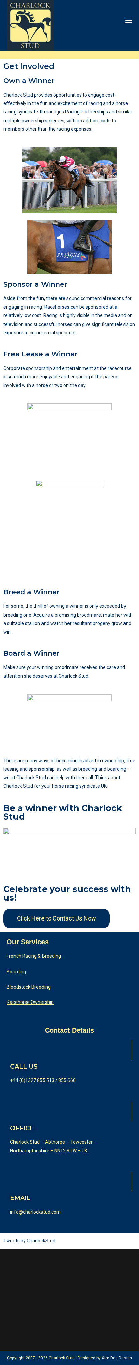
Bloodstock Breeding (29, 987)
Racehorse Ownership (30, 1002)
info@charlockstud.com (35, 1212)
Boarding (16, 971)
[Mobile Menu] (128, 20)
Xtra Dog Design (117, 1358)
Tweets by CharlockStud (29, 1240)
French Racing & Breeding (34, 956)
